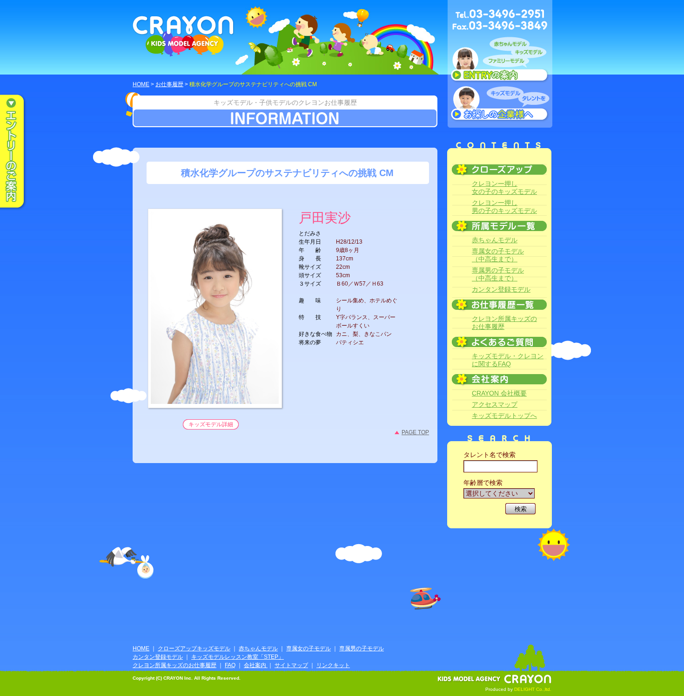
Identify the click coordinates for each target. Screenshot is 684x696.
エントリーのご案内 (18, 152)
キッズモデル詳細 (210, 424)
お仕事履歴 (169, 84)
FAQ (230, 665)
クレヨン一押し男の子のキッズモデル (504, 206)
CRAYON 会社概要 (499, 393)
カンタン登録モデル (501, 289)
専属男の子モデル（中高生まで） (498, 274)
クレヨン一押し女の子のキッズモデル (504, 187)
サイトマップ (291, 665)
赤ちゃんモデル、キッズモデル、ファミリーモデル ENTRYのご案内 (500, 61)
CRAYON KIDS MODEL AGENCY (184, 36)
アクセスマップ (494, 404)
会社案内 (256, 665)
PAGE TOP (415, 432)
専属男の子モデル (361, 648)
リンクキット (333, 665)
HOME (141, 84)
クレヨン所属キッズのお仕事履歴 (504, 322)
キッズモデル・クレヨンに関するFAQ (507, 360)
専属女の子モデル (308, 648)
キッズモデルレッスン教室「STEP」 (237, 657)
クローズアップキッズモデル (194, 648)
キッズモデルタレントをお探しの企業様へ (500, 104)
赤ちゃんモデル (494, 240)
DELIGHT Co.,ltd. (532, 689)
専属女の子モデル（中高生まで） (498, 255)
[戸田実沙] (215, 398)
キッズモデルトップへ (504, 415)
